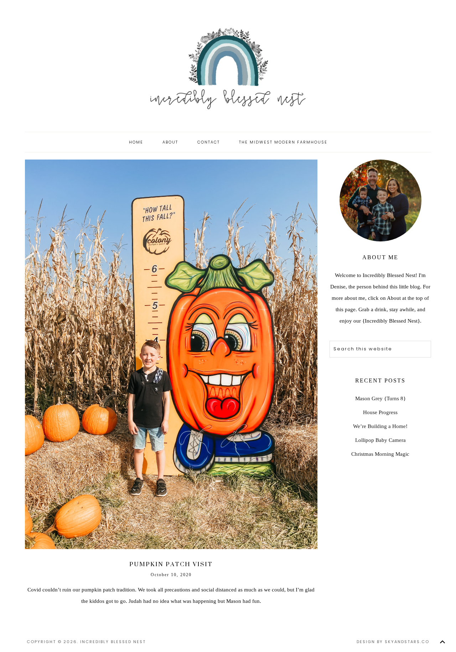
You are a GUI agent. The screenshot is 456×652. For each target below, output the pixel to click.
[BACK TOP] (442, 642)
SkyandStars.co (407, 642)
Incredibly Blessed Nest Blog (228, 67)
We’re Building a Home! (380, 426)
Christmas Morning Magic (380, 454)
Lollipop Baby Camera (380, 440)
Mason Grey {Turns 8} (380, 398)
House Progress (380, 412)
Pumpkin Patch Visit (171, 564)
